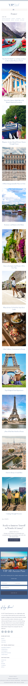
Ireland (22, 20)
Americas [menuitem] (3, 660)
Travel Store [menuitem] (4, 654)
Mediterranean (6, 20)
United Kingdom (6, 18)
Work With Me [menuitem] (5, 636)
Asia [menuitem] (2, 661)
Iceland (17, 20)
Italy (23, 18)
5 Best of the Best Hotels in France (14, 431)
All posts (5, 519)
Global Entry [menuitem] (4, 649)
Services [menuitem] (3, 642)
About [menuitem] (2, 638)
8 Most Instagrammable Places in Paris (14, 184)
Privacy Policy (13, 676)
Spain (12, 20)
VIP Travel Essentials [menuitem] (7, 645)
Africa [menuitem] (2, 667)
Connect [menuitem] (3, 640)
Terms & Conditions (13, 678)
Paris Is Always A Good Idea (14, 472)
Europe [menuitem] (3, 663)
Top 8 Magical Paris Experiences (14, 390)
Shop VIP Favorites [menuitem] (6, 652)
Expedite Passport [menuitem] (6, 647)
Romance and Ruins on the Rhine (14, 225)
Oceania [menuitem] (3, 665)
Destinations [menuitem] (5, 657)
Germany (18, 18)
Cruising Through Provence (14, 514)
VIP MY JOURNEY (14, 539)
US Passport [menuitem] (4, 651)
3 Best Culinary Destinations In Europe (14, 349)
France (13, 18)
